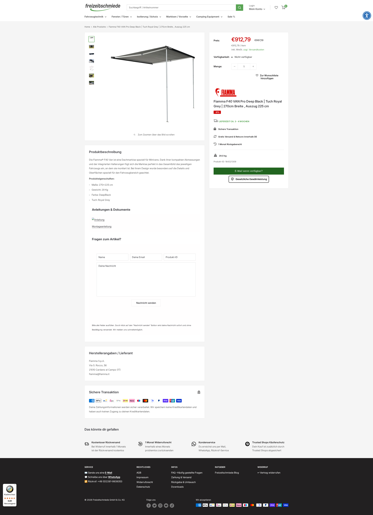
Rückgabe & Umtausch (183, 482)
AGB (139, 472)
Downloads (177, 486)
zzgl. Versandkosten (253, 49)
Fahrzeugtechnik (94, 16)
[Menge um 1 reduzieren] (235, 66)
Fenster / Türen (120, 16)
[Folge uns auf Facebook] (148, 505)
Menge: (218, 66)
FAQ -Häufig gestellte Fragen (186, 472)
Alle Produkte (99, 26)
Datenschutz (143, 486)
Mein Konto (256, 9)
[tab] (144, 208)
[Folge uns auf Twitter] (154, 505)
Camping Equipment (207, 16)
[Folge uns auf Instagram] (160, 505)
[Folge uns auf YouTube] (166, 505)
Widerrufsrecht (145, 482)
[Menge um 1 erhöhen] (253, 66)
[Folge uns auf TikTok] (172, 505)
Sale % (231, 16)
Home (87, 26)
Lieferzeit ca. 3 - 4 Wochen (234, 121)
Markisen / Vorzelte (177, 16)
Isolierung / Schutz (147, 16)
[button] (249, 170)
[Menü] (14, 485)
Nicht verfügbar (230, 77)
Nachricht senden (146, 302)
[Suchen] (239, 7)
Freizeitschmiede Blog (227, 472)
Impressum (142, 477)
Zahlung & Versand (181, 477)
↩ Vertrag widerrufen (268, 472)
